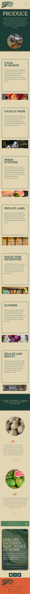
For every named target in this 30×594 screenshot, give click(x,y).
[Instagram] (15, 575)
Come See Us (18, 589)
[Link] (19, 575)
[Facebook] (11, 575)
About (10, 589)
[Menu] (25, 4)
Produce (6, 587)
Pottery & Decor (21, 587)
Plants (13, 587)
